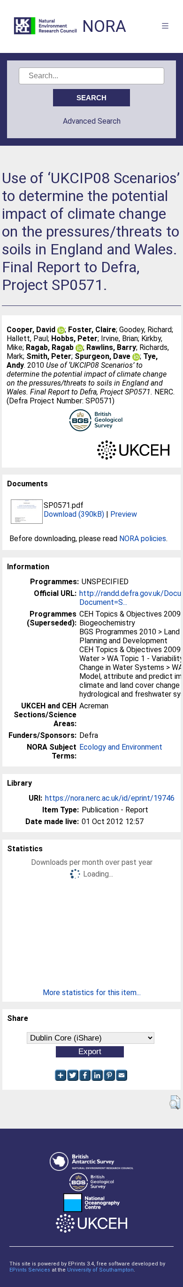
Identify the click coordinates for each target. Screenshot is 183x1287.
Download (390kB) (74, 514)
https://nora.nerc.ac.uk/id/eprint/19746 (110, 798)
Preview (123, 514)
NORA (104, 26)
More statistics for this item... (92, 992)
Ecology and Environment (120, 747)
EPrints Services (29, 1270)
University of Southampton (100, 1270)
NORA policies (142, 538)
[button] (174, 1102)
